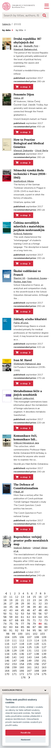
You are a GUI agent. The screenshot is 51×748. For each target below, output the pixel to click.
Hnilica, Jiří (19, 98)
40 (40, 607)
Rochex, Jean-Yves (23, 281)
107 (29, 637)
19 (10, 600)
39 (34, 607)
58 (5, 617)
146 (7, 660)
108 (36, 637)
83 (10, 627)
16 (40, 597)
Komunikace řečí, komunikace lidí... (25, 437)
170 (7, 674)
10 (5, 597)
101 (27, 634)
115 (44, 640)
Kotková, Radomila (23, 233)
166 (21, 670)
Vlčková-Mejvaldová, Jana (26, 443)
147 (14, 660)
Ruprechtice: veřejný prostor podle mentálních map (31, 540)
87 (34, 627)
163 (44, 667)
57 (46, 613)
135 (14, 654)
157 (44, 664)
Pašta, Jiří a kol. (21, 322)
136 (21, 654)
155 (29, 664)
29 (22, 603)
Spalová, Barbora (22, 547)
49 (46, 610)
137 (29, 654)
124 (21, 647)
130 (21, 650)
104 (7, 637)
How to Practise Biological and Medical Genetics (29, 143)
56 (40, 613)
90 (5, 630)
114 (36, 640)
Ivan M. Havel (23, 360)
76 (16, 623)
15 (34, 597)
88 (40, 627)
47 (34, 610)
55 (34, 613)
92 (16, 630)
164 (7, 670)
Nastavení (25, 739)
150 (36, 660)
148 (21, 660)
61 (22, 617)
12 (16, 597)
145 (44, 657)
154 (21, 664)
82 (5, 627)
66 (5, 620)
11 (10, 597)
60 (16, 617)
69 (22, 620)
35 (10, 607)
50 (5, 613)
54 (28, 613)
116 (7, 644)
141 (14, 657)
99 (13, 634)
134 (7, 654)
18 (5, 600)
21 (22, 600)
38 (28, 607)
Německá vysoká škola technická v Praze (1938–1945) (30, 174)
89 (46, 627)
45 (22, 610)
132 (36, 650)
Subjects (6, 24)
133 (44, 650)
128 (7, 650)
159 (14, 667)
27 (10, 603)
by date (6, 30)
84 (16, 627)
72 (40, 620)
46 (28, 610)
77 (22, 623)
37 (22, 607)
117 (14, 644)
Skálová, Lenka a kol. (24, 398)
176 (23, 677)
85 (22, 627)
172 (21, 674)
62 (28, 617)
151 (44, 660)
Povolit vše (25, 732)
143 (29, 657)
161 (29, 667)
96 (40, 630)
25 (46, 600)
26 (5, 603)
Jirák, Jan (18, 46)
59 (10, 617)
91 (10, 630)
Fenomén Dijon (24, 94)
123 (14, 647)
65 (46, 617)
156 (36, 664)
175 (44, 674)
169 (44, 670)
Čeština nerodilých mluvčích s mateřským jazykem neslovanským (29, 226)
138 (36, 654)
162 (36, 667)
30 (28, 603)
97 (46, 630)
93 (22, 630)
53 (22, 613)
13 (22, 597)
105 (14, 637)
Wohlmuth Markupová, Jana (27, 363)
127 (44, 647)
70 (28, 620)
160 (21, 667)
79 (34, 623)
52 (16, 613)
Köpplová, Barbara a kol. (26, 49)
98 (7, 634)
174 (36, 674)
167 (29, 670)
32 (40, 603)
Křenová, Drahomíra (23, 150)
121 (44, 644)
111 (14, 640)
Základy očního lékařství (30, 319)
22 (28, 600)
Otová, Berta (41, 150)
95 (34, 630)
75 (10, 623)
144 (36, 657)
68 (16, 620)
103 (42, 634)
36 (16, 607)
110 (7, 640)
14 (28, 597)
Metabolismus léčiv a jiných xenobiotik (28, 393)
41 (46, 607)
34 (5, 607)
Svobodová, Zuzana (37, 278)
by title (19, 30)
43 (10, 610)
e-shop (23, 86)
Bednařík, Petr (31, 46)
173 (29, 674)
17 (46, 597)
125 (29, 647)
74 (5, 623)
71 (34, 620)
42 (5, 610)
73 (46, 620)
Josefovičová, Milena (24, 181)
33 (46, 603)
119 (29, 644)
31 (34, 603)
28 (16, 603)
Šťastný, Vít (19, 278)
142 (21, 657)
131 (29, 650)
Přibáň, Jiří (19, 491)
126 (36, 647)
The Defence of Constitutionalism (26, 486)
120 (36, 644)
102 (35, 634)
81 (46, 623)
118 (21, 644)
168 (36, 670)
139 (44, 654)
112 (21, 640)
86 (28, 627)
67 (10, 620)
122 (7, 647)
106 (21, 637)
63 (34, 617)
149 (29, 660)
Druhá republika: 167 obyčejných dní (27, 40)
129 (14, 650)
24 (40, 600)
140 (7, 657)
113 (29, 640)
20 (16, 600)
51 (10, 613)
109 (44, 637)
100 (20, 634)
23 (34, 600)
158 (7, 667)
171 (14, 674)
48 (40, 610)
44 (16, 610)
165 (14, 670)
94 (28, 630)
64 (40, 617)
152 (7, 664)
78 (28, 623)
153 (14, 664)
